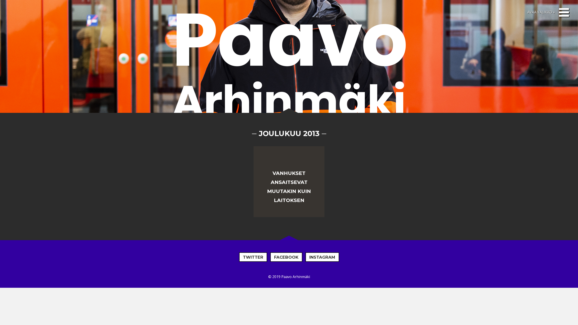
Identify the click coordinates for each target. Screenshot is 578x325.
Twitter (253, 257)
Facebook (286, 257)
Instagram (322, 257)
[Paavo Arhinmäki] (289, 66)
